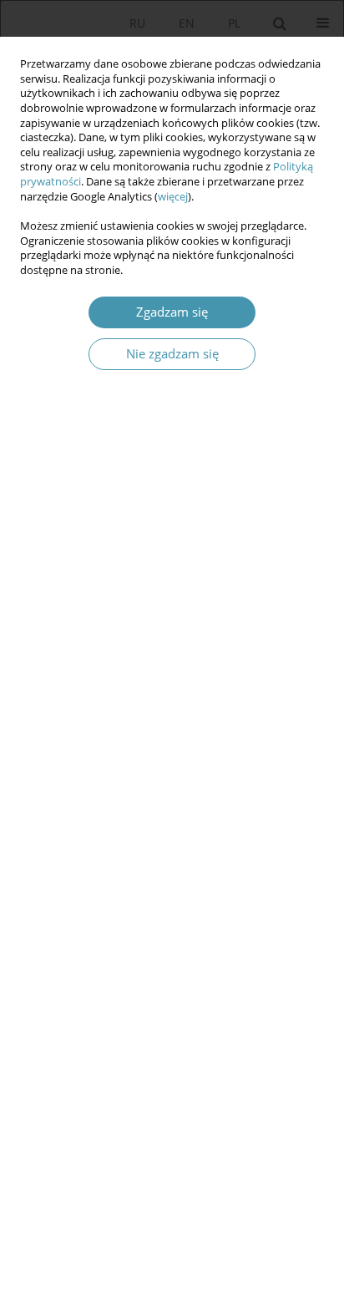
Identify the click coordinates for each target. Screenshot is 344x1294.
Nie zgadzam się (172, 354)
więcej (173, 197)
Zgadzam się (172, 312)
